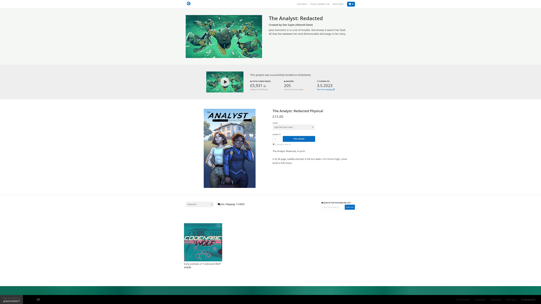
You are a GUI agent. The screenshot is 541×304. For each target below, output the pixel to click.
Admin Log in (511, 300)
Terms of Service (463, 300)
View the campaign (325, 89)
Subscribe (350, 207)
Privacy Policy (495, 300)
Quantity (277, 134)
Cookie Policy (480, 300)
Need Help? (338, 4)
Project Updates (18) (320, 4)
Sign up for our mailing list (337, 203)
